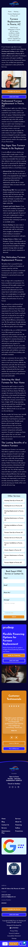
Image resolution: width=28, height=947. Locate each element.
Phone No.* (7, 592)
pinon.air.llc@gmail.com (9, 896)
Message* (6, 600)
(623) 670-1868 (6, 895)
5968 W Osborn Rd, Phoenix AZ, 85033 (13, 888)
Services (18, 818)
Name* (6, 578)
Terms (12, 612)
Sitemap (14, 938)
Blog (3, 822)
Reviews (4, 828)
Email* (5, 585)
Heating (16, 11)
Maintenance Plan (6, 832)
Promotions (19, 831)
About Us (18, 822)
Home (10, 11)
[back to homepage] (14, 4)
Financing (18, 825)
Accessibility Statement (14, 936)
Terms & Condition (14, 933)
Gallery (17, 828)
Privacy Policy (14, 931)
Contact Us (5, 825)
